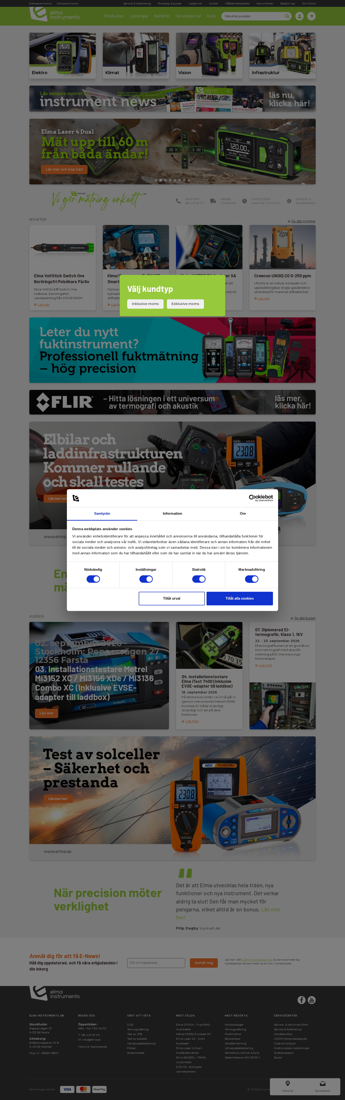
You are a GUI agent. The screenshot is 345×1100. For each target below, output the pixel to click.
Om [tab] (243, 514)
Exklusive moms (185, 304)
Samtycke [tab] (102, 514)
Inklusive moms (145, 304)
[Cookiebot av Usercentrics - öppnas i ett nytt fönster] (252, 498)
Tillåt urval (171, 599)
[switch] (146, 579)
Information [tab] (172, 514)
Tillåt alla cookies (240, 599)
